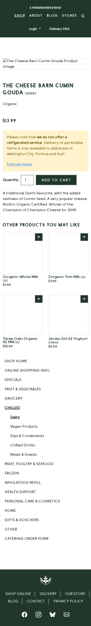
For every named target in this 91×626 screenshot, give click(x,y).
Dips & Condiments (27, 436)
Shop (19, 16)
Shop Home (16, 361)
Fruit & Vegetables (23, 389)
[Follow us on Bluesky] (52, 616)
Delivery (48, 594)
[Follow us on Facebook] (24, 616)
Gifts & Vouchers (22, 520)
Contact (36, 601)
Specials (13, 380)
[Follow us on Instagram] (38, 616)
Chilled (12, 408)
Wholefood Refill (23, 483)
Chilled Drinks (22, 445)
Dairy (15, 417)
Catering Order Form (27, 539)
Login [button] (33, 29)
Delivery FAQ (59, 29)
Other (11, 529)
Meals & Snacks (23, 455)
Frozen (12, 473)
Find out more (19, 164)
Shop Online (18, 594)
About (35, 16)
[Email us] (66, 616)
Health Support (20, 492)
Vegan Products (24, 427)
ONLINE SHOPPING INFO (27, 371)
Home (10, 511)
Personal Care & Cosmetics (32, 501)
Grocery (13, 399)
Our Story (75, 594)
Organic (10, 104)
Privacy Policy (68, 601)
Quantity (10, 180)
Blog (52, 16)
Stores (69, 16)
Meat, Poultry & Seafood (29, 464)
